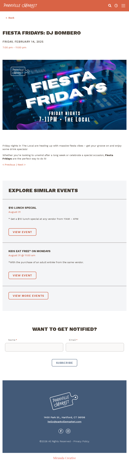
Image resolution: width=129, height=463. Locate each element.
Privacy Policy (81, 441)
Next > (22, 164)
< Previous (9, 164)
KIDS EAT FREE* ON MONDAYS (29, 251)
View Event (22, 232)
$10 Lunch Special (22, 207)
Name (12, 339)
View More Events (28, 295)
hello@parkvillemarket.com (64, 421)
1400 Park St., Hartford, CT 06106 (64, 417)
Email (73, 339)
